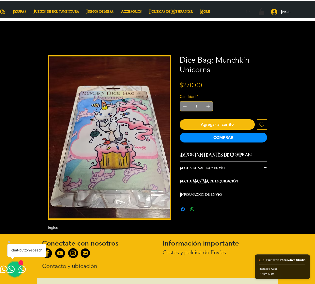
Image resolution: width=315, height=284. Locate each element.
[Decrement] (184, 106)
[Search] (248, 12)
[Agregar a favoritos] (262, 124)
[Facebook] (47, 253)
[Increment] (208, 106)
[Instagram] (73, 253)
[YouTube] (60, 253)
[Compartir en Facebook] (183, 209)
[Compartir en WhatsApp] (192, 209)
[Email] (85, 253)
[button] (262, 11)
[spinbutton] (196, 106)
